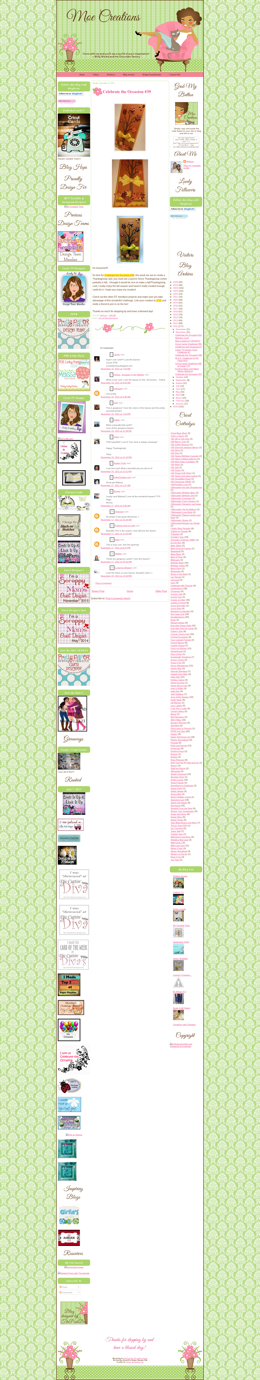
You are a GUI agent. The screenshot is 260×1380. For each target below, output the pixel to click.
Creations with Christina (184, 1024)
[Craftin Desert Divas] (74, 814)
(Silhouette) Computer (181, 498)
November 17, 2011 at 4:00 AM (115, 506)
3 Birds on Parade (179, 531)
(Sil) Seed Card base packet (184, 476)
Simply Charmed (178, 774)
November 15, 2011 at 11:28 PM (116, 431)
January (180, 403)
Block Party (176, 568)
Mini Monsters (177, 717)
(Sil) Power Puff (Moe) (181, 473)
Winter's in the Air (179, 854)
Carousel (175, 580)
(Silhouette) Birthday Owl (182, 495)
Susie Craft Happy (181, 1008)
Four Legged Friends (181, 640)
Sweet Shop (176, 817)
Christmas (175, 591)
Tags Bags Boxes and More (184, 822)
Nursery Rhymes (179, 722)
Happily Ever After (179, 674)
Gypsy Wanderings (180, 665)
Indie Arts (175, 691)
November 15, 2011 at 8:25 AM (115, 383)
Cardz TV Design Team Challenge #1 (186, 351)
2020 (176, 300)
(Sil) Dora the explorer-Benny (184, 447)
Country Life (176, 594)
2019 (176, 302)
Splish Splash (177, 791)
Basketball (175, 551)
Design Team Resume (151, 74)
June (178, 389)
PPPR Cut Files (178, 731)
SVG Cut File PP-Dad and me (185, 762)
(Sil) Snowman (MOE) (181, 481)
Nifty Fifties (176, 720)
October (180, 377)
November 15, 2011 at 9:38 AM (115, 397)
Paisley (174, 734)
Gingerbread (177, 651)
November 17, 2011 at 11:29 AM (116, 534)
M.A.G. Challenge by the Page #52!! (187, 359)
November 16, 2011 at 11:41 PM (116, 471)
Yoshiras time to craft (125, 526)
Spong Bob (176, 794)
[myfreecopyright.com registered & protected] (186, 1046)
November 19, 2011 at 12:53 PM (116, 576)
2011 (175, 326)
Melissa (103, 315)
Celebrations (177, 588)
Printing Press (177, 751)
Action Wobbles (180, 958)
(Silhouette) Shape (179, 520)
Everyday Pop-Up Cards (182, 628)
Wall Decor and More (181, 837)
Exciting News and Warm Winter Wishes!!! (187, 370)
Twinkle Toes (177, 834)
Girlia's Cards (179, 909)
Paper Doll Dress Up (180, 737)
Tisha (116, 437)
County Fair (176, 597)
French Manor (177, 643)
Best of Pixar (177, 557)
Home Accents (177, 683)
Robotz (174, 757)
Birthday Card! (182, 338)
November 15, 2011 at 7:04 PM (115, 414)
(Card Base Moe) (179, 433)
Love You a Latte (179, 708)
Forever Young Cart (180, 634)
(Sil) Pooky (176, 470)
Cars (173, 583)
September (181, 380)
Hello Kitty (175, 677)
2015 (176, 314)
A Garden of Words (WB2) (183, 540)
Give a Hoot (176, 654)
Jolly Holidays (177, 694)
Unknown (118, 389)
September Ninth (181, 942)
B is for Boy (176, 543)
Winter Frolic (177, 848)
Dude (173, 620)
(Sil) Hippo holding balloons (184, 459)
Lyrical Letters (177, 711)
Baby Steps (176, 545)
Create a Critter (178, 600)
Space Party (176, 788)
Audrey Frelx (120, 463)
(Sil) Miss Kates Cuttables (183, 462)
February (180, 400)
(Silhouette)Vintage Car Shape (185, 523)
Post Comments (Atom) (118, 598)
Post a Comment (103, 583)
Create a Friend (178, 603)
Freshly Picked (178, 645)
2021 (176, 297)
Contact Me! (175, 74)
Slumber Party (177, 777)
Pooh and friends (179, 745)
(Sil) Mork (175, 464)
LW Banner (176, 703)
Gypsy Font (176, 663)
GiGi (116, 403)
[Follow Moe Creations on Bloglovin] (71, 95)
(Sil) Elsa (175, 453)
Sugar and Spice (178, 814)
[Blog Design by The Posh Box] (74, 1323)
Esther (117, 420)
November (181, 332)
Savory (174, 765)
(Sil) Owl (175, 467)
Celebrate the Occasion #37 (188, 374)
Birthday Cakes (178, 565)
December (181, 329)
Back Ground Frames (181, 548)
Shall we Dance (178, 768)
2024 (176, 288)
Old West (175, 725)
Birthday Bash (177, 563)
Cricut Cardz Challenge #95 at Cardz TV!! (188, 364)
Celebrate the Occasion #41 (188, 335)
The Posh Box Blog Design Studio (136, 1358)
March (179, 398)
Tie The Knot (177, 828)
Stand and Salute (179, 802)
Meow (173, 714)
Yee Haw (175, 860)
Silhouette (175, 771)
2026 (176, 282)
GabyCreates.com (122, 477)
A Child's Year (177, 537)
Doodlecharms (177, 617)
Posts (64, 1287)
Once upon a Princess (181, 728)
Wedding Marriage (179, 840)
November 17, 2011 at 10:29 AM (116, 520)
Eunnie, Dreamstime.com (135, 1362)
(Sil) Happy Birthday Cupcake (185, 456)
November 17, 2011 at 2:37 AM (115, 485)
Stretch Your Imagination (108, 318)
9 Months (175, 534)
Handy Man (176, 668)
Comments (66, 1292)
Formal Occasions (179, 637)
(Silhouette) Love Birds (181, 512)
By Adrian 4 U (179, 991)
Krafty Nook (176, 700)
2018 (176, 305)
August (179, 383)
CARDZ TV (178, 892)
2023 (176, 291)
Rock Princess (177, 760)
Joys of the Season (180, 697)
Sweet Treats (177, 820)
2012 (176, 323)
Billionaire (175, 560)
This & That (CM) (179, 825)
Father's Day (177, 631)
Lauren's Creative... (182, 975)
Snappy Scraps (180, 876)
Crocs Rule (176, 608)
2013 (176, 320)
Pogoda (174, 742)
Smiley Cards (177, 780)
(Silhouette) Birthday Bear (183, 492)
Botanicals (175, 571)
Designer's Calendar (180, 611)
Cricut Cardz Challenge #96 (188, 344)
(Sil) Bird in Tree (178, 442)
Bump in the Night (179, 574)
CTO (158, 300)
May (178, 392)
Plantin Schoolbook (180, 740)
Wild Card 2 (176, 842)
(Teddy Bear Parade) (180, 528)
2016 (176, 311)
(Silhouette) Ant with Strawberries (186, 487)
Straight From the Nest (181, 808)
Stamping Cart (177, 800)
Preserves (175, 748)
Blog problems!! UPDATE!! (187, 341)
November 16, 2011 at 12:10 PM (116, 457)
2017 (176, 308)
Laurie (117, 354)
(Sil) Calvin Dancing (180, 444)
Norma (117, 491)
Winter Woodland (179, 851)
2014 (176, 317)
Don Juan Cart (177, 614)
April (178, 395)
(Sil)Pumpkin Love (179, 484)
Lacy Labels (176, 705)
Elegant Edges (177, 623)
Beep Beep (176, 554)
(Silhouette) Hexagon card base (186, 504)
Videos (96, 74)
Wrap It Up (176, 857)
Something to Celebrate (182, 785)
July (178, 386)
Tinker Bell (176, 831)
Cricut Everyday (178, 605)
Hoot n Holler (177, 688)
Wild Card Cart (178, 845)
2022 (176, 294)
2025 (176, 285)
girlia (117, 540)
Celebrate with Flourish (182, 585)
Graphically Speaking (181, 657)
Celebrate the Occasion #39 (119, 275)
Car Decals (176, 577)
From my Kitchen (179, 648)
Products (111, 74)
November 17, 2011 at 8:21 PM (115, 548)
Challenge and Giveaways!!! (188, 347)
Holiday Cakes (177, 680)
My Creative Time (181, 925)
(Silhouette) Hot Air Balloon (183, 509)
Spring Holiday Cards (181, 797)
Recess (174, 754)
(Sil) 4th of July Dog (180, 439)
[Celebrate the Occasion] (69, 462)
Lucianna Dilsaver (123, 568)
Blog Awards (128, 74)
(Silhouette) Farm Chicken (183, 501)
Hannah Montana (179, 671)
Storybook (175, 805)
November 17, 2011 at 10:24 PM (116, 562)
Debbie (118, 554)
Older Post (161, 591)
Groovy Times (177, 660)
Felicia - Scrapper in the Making (129, 375)
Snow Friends (177, 782)
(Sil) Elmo (175, 450)
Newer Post (98, 591)
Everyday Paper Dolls (181, 625)
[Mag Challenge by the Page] (74, 485)
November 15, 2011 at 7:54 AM (115, 369)
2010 (176, 406)
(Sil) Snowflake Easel (181, 479)
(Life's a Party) (177, 436)
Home (82, 74)
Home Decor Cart (179, 685)
